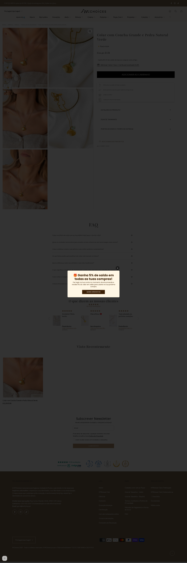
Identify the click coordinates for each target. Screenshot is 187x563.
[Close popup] (117, 268)
